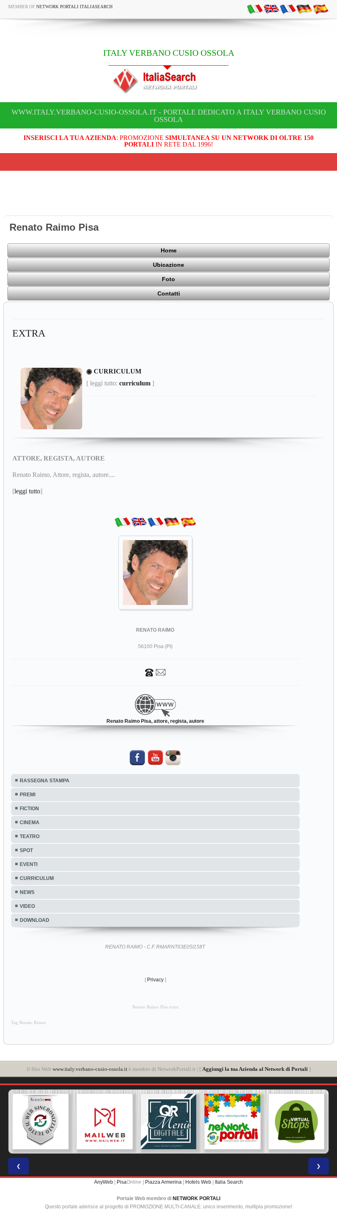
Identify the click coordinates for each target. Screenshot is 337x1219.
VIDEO (27, 906)
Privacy (155, 980)
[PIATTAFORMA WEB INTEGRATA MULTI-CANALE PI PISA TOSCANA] (41, 1122)
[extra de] (304, 8)
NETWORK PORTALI (196, 1198)
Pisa (122, 1182)
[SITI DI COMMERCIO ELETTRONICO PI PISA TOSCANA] (296, 1122)
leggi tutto (27, 491)
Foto (168, 279)
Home (169, 250)
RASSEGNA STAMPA (44, 781)
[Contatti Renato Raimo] (155, 672)
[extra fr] (287, 8)
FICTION (29, 808)
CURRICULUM (37, 878)
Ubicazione (168, 264)
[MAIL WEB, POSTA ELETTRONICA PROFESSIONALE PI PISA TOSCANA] (105, 1122)
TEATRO (29, 836)
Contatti (168, 293)
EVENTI (28, 864)
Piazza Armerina (163, 1182)
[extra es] (320, 8)
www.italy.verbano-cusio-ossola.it (90, 1069)
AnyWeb (103, 1182)
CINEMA (29, 822)
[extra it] (255, 8)
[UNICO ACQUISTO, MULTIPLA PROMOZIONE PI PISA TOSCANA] (233, 1122)
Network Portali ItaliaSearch (74, 6)
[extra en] (271, 8)
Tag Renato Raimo (28, 1022)
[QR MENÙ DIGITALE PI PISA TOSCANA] (168, 1122)
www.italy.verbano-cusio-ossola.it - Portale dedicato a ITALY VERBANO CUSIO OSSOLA (169, 116)
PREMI (27, 794)
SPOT (26, 850)
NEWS (27, 892)
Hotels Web (198, 1182)
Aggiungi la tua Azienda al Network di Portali (255, 1069)
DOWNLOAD (34, 920)
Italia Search (229, 1182)
